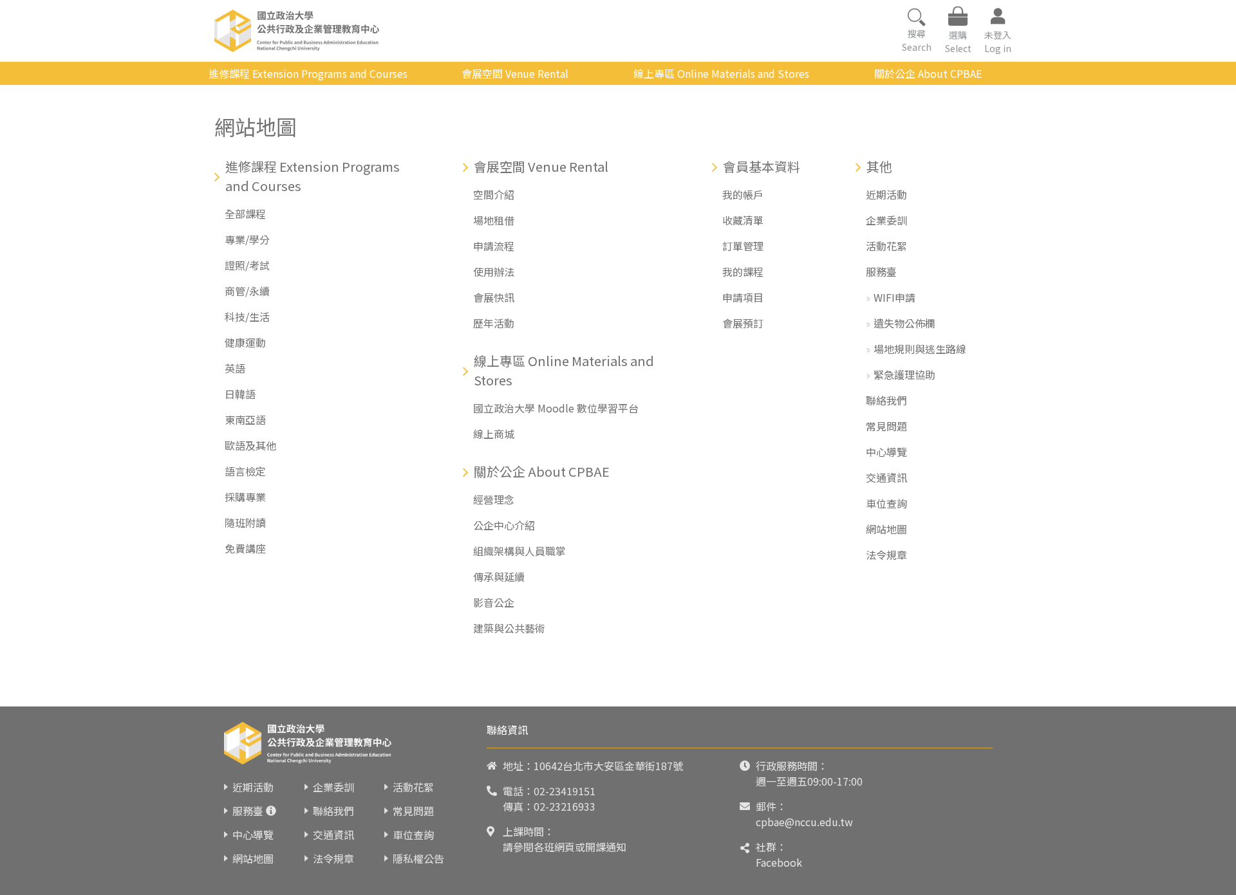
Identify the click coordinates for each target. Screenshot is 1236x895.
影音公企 (493, 602)
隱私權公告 (418, 858)
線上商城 (493, 433)
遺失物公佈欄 (904, 323)
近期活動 (886, 194)
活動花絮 (886, 246)
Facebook (779, 862)
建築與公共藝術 (509, 628)
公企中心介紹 (504, 525)
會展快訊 (493, 297)
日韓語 (240, 393)
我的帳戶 (742, 194)
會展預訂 (742, 323)
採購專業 (245, 496)
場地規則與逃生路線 (920, 348)
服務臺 (881, 271)
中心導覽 (886, 451)
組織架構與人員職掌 (519, 550)
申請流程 (493, 246)
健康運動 (245, 342)
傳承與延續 (499, 576)
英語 (235, 368)
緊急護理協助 (904, 374)
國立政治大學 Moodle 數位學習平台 (556, 408)
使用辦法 (493, 271)
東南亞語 (245, 419)
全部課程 (245, 213)
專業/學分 (247, 239)
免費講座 (245, 548)
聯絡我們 (886, 400)
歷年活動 (493, 323)
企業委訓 (886, 220)
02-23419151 (564, 790)
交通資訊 (886, 477)
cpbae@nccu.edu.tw (804, 821)
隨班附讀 (245, 522)
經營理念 (493, 499)
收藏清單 (742, 220)
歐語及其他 (250, 445)
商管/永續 (247, 291)
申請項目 (742, 297)
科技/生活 (247, 316)
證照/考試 (247, 265)
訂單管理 (742, 246)
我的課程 (742, 271)
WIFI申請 (894, 297)
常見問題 (886, 426)
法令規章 (886, 554)
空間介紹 (493, 194)
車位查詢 (886, 503)
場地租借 (493, 220)
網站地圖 (886, 529)
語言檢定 (245, 471)
